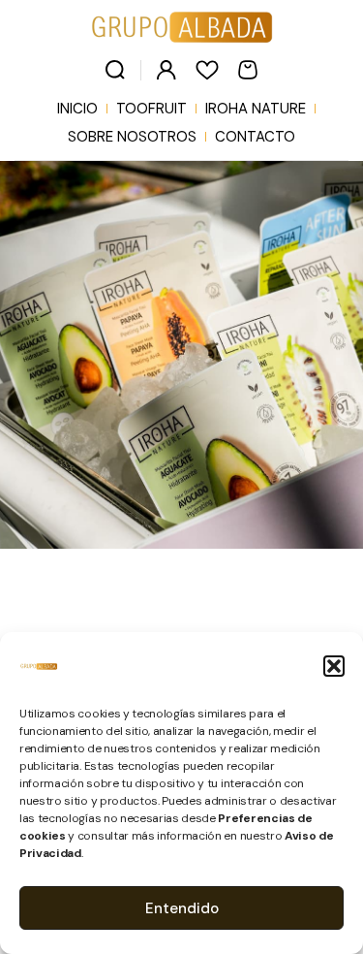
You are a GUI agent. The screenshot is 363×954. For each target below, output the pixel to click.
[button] (334, 666)
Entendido (182, 908)
